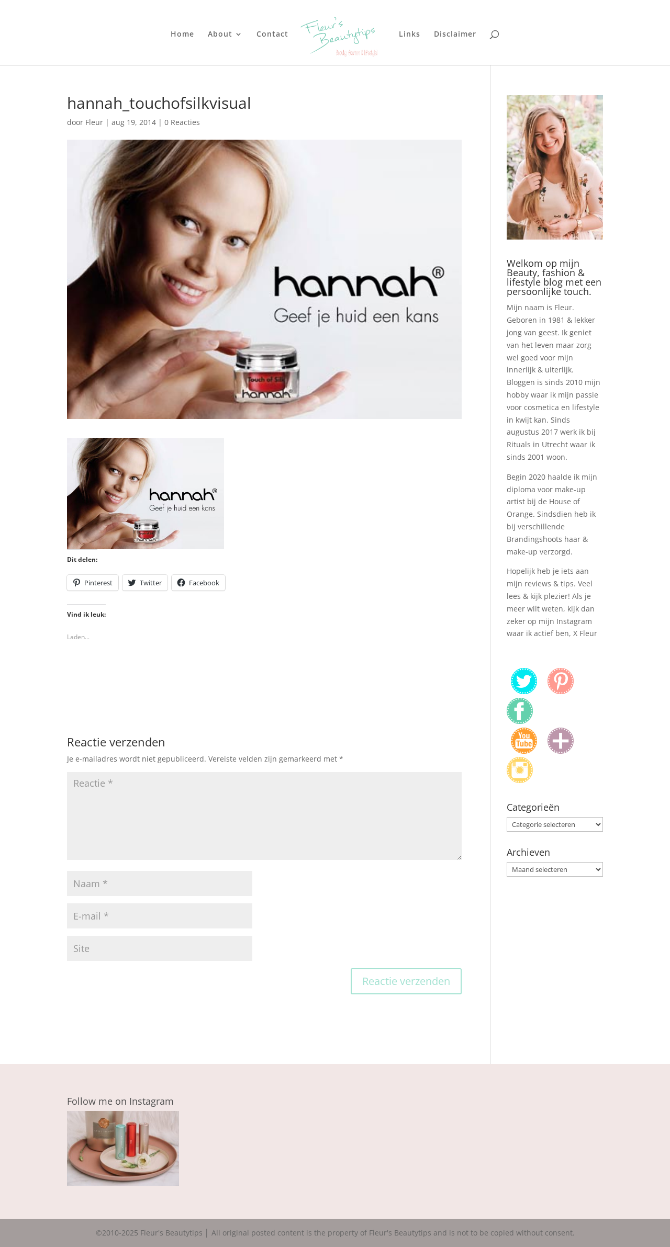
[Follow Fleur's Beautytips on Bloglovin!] (561, 751)
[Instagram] (520, 780)
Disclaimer (455, 34)
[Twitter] (524, 691)
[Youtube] (524, 751)
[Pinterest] (561, 691)
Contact (272, 34)
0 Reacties (182, 122)
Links (409, 34)
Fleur (94, 122)
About (220, 34)
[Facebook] (520, 721)
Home (182, 34)
